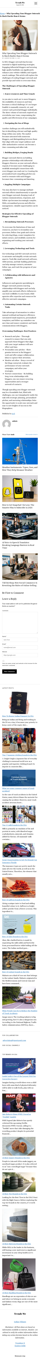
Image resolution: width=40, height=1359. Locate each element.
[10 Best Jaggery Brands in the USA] (19, 1146)
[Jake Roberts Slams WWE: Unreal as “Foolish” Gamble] (19, 1103)
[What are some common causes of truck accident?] (19, 778)
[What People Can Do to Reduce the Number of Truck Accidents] (19, 997)
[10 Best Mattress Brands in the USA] (14, 1225)
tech (13, 413)
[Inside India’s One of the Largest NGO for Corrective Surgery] (19, 1066)
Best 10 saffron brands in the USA (15, 900)
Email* (4, 644)
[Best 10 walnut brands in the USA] (19, 961)
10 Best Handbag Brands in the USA (16, 1292)
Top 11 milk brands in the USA (14, 825)
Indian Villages (20, 1321)
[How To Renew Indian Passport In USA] (19, 703)
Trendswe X (20, 1343)
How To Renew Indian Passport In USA (18, 716)
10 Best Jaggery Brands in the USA (16, 1157)
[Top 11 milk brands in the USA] (19, 815)
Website (4, 652)
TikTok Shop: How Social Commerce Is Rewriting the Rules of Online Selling (19, 584)
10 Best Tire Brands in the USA (14, 1194)
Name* (4, 636)
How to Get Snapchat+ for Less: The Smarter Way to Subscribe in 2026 (18, 506)
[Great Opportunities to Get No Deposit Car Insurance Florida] (19, 850)
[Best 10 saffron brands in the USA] (19, 887)
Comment (5, 610)
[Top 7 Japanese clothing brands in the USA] (19, 741)
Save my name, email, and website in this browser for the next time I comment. (19, 664)
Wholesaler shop (20, 1356)
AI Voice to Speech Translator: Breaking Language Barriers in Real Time (18, 545)
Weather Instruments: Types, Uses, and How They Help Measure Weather (19, 468)
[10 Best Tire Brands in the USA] (19, 1182)
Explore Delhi (20, 1345)
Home (2, 13)
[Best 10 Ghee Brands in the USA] (19, 924)
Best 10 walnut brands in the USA (15, 972)
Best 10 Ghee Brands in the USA (15, 936)
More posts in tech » (32, 434)
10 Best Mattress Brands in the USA (16, 1244)
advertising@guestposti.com (14, 1040)
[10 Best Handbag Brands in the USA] (19, 1274)
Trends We (20, 2)
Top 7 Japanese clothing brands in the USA (19, 755)
